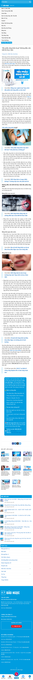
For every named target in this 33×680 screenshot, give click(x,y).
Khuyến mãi (12, 5)
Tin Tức (3, 574)
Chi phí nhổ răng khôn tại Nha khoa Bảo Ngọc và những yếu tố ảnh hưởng (16, 340)
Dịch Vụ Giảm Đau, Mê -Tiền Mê (9, 15)
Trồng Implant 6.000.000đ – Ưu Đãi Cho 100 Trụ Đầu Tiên (17, 516)
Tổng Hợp (3, 577)
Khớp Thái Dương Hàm (7, 23)
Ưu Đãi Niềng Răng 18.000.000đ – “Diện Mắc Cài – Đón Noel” (18, 522)
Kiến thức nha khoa (13, 54)
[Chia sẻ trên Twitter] (15, 443)
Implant (3, 20)
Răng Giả (4, 30)
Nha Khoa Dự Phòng (6, 28)
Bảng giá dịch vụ (5, 548)
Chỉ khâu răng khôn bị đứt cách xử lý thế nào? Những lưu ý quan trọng (5, 487)
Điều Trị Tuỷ (4, 18)
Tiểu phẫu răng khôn (8, 127)
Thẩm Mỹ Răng (5, 40)
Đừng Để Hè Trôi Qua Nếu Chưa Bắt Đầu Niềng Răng (17, 505)
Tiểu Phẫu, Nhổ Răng (7, 42)
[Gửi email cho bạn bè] (18, 443)
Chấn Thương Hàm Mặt (7, 11)
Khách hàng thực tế (6, 563)
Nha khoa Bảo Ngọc (10, 63)
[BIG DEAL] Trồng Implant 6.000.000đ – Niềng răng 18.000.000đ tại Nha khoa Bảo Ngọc (16, 527)
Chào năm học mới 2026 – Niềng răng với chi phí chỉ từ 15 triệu (17, 500)
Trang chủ (4, 54)
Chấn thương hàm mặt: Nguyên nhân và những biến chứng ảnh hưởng (5, 459)
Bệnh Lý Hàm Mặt (6, 8)
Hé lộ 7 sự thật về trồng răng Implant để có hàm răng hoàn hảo (16, 370)
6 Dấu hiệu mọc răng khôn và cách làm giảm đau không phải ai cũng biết (5, 473)
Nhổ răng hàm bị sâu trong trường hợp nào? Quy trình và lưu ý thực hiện (16, 275)
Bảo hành (3, 551)
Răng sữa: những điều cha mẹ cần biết (16, 486)
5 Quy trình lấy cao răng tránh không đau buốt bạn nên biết (27, 459)
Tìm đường (13, 430)
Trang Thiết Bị (4, 580)
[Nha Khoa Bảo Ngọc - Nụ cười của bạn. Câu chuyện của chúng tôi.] (5, 5)
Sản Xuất (3, 571)
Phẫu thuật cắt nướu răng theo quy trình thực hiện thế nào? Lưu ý (17, 539)
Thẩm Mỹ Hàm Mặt (6, 37)
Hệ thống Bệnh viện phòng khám (9, 560)
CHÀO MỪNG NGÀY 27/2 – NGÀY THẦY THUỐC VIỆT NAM (17, 510)
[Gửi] (30, 1)
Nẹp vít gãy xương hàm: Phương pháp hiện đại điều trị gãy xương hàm (17, 533)
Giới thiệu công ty (5, 557)
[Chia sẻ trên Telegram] (20, 443)
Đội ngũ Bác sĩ (5, 554)
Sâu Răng (4, 33)
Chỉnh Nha (4, 13)
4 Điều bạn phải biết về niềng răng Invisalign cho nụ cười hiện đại (27, 473)
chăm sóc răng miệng (15, 350)
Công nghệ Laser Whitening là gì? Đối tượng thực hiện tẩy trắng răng (16, 459)
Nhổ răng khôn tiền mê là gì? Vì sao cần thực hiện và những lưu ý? (16, 473)
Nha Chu (4, 25)
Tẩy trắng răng (5, 35)
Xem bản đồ (5, 605)
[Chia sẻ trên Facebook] (13, 443)
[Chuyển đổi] (30, 549)
